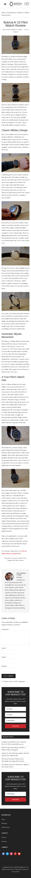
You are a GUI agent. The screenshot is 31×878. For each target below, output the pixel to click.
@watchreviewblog (18, 608)
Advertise (4, 841)
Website (4, 666)
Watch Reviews (12, 12)
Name (4, 648)
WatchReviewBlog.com (20, 867)
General (4, 837)
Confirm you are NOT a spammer (14, 681)
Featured (14, 558)
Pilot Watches (20, 560)
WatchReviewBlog (15, 4)
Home (4, 12)
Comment (5, 629)
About (3, 819)
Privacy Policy (15, 871)
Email (4, 657)
